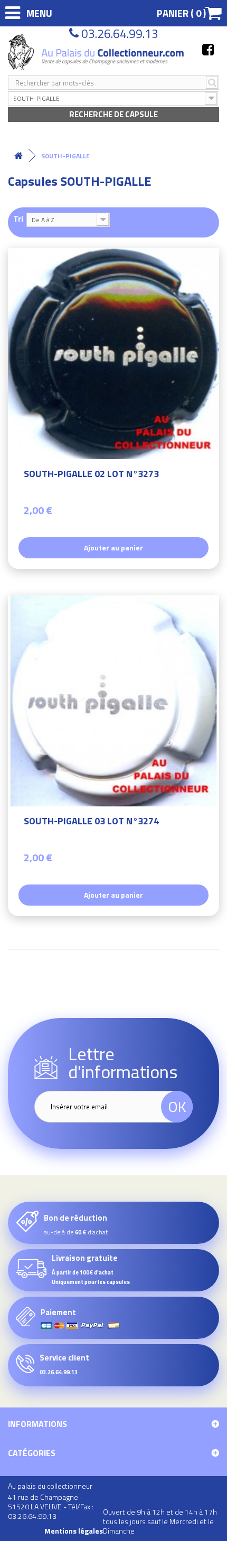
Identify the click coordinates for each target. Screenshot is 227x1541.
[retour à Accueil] (18, 156)
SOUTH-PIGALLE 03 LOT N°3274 (91, 822)
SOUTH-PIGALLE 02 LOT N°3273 (91, 475)
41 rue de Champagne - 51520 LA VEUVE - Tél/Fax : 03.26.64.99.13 (50, 1506)
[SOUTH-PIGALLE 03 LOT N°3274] (113, 700)
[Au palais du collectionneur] (97, 52)
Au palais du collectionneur (50, 1485)
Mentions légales (73, 1531)
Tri (18, 218)
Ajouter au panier (113, 547)
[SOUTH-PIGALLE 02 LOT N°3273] (113, 353)
